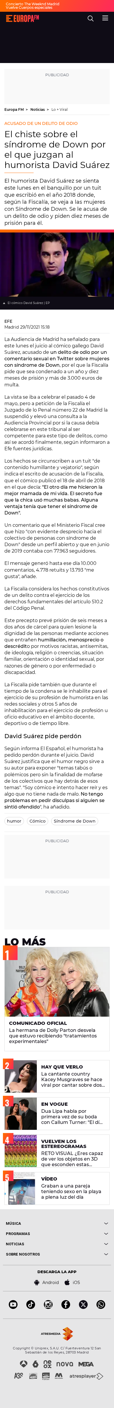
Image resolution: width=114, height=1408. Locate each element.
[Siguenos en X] (83, 1307)
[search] (91, 18)
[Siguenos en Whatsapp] (100, 1307)
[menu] (105, 17)
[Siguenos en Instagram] (48, 1307)
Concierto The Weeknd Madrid (32, 4)
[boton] (82, 1223)
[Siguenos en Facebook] (65, 1307)
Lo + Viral (59, 109)
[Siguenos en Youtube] (13, 1307)
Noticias (38, 109)
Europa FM (14, 109)
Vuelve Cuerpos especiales (29, 7)
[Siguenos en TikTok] (30, 1307)
